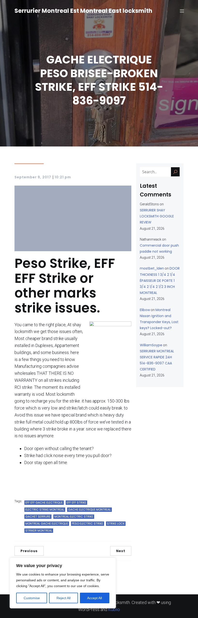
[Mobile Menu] (182, 11)
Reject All (64, 598)
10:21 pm (63, 177)
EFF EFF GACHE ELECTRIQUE (44, 502)
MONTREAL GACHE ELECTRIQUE (46, 523)
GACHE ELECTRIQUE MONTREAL (89, 509)
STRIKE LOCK (116, 523)
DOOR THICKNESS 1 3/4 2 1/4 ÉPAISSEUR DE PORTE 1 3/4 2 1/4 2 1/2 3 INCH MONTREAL (160, 280)
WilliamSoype (151, 345)
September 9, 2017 (32, 177)
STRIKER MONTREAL (38, 530)
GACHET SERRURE (37, 516)
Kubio (114, 609)
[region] (63, 583)
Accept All (94, 598)
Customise (32, 598)
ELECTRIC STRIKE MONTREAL (44, 509)
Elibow (145, 309)
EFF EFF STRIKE (76, 502)
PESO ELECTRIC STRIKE (87, 523)
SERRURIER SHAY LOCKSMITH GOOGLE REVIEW (157, 216)
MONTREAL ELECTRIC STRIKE (73, 516)
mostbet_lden (152, 268)
